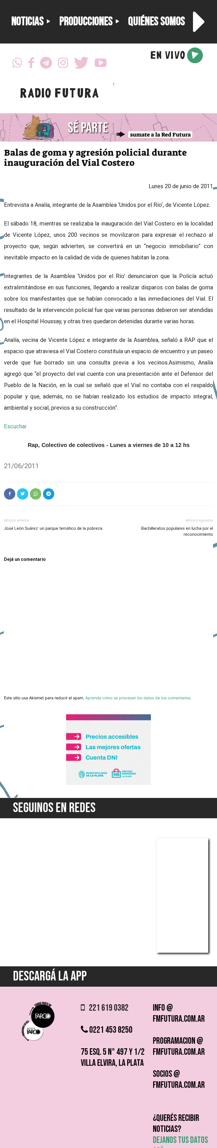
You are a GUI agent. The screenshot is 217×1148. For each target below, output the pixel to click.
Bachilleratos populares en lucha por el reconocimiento (177, 531)
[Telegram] (46, 64)
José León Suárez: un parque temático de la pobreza (53, 528)
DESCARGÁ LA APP (50, 976)
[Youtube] (101, 64)
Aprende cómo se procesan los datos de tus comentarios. (138, 697)
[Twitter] (81, 64)
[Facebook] (31, 64)
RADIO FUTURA (59, 94)
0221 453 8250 (110, 1030)
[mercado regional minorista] (108, 783)
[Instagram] (63, 64)
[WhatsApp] (17, 64)
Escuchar (15, 426)
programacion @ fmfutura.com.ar (179, 1047)
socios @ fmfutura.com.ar (179, 1080)
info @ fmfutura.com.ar (179, 1013)
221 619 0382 (107, 1008)
